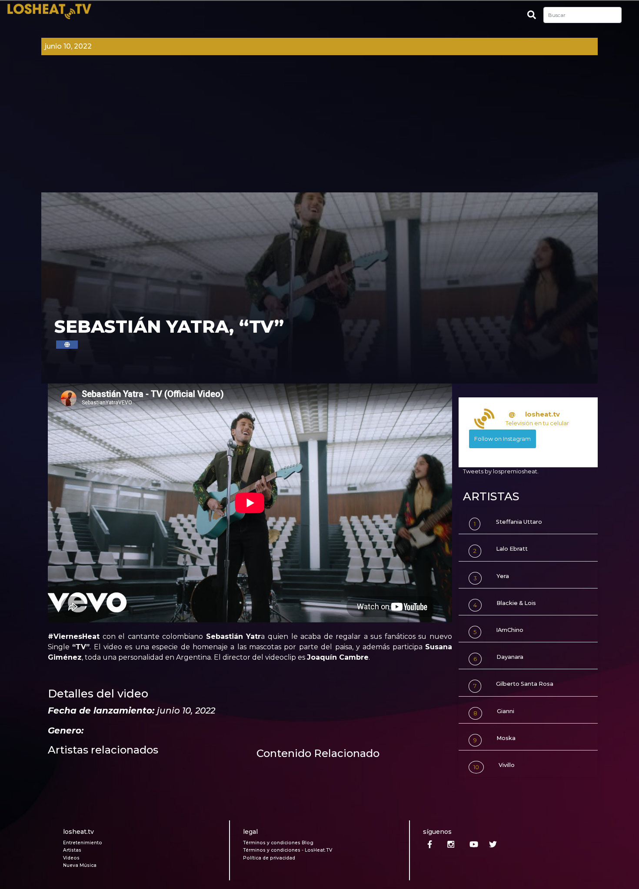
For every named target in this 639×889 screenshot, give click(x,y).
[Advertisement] (319, 127)
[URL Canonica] (67, 344)
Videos (71, 858)
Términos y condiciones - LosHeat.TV (287, 850)
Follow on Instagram (502, 439)
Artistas (72, 850)
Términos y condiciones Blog (278, 843)
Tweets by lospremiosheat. (501, 471)
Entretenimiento (82, 843)
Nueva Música (80, 865)
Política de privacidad (269, 858)
